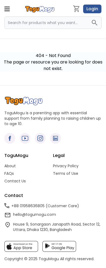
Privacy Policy (66, 166)
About (10, 166)
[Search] (96, 22)
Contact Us (15, 181)
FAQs (9, 173)
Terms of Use (65, 173)
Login (92, 9)
